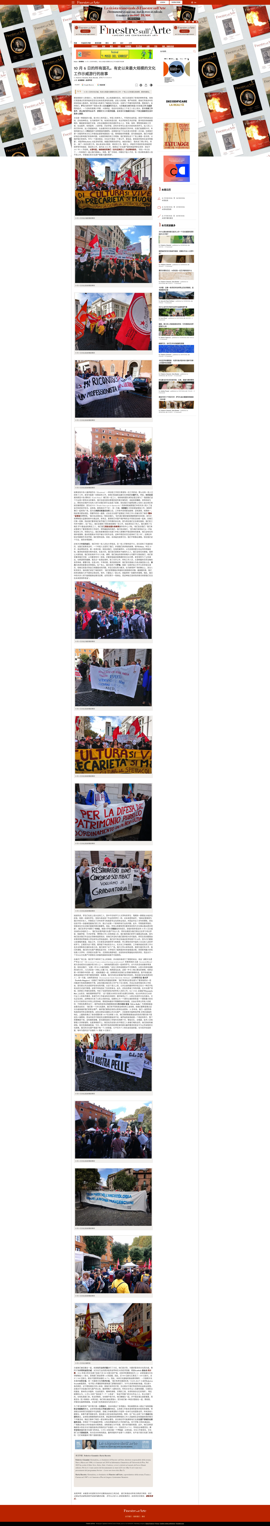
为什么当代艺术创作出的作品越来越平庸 (173, 307)
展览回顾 (98, 43)
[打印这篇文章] (141, 85)
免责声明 (89, 80)
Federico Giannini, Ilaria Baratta (87, 78)
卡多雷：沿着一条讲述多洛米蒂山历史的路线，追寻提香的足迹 (176, 289)
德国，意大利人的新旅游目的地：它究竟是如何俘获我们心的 (176, 325)
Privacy (157, 1523)
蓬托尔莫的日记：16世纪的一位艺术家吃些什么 (175, 270)
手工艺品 (139, 46)
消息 (75, 43)
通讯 (127, 22)
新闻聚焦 (128, 46)
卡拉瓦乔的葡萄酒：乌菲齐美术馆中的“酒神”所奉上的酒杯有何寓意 (176, 361)
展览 (111, 46)
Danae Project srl (150, 1523)
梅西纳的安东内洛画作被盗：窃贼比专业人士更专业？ (176, 252)
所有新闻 (94, 46)
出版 (148, 46)
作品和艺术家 (86, 43)
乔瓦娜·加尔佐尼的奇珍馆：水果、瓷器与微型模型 (176, 380)
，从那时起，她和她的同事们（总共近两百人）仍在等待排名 (112, 149)
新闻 (103, 46)
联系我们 (135, 22)
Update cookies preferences (167, 1523)
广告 (142, 22)
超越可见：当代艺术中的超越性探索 (171, 343)
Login (162, 2)
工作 (130, 43)
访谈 (119, 46)
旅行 (114, 43)
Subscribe (175, 2)
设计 (121, 43)
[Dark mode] (151, 86)
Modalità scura (180, 1523)
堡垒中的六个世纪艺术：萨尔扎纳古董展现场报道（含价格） (176, 398)
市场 (155, 46)
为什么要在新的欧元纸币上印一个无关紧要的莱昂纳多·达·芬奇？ (176, 233)
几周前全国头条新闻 (111, 526)
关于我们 (119, 22)
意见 (107, 43)
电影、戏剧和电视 (168, 46)
